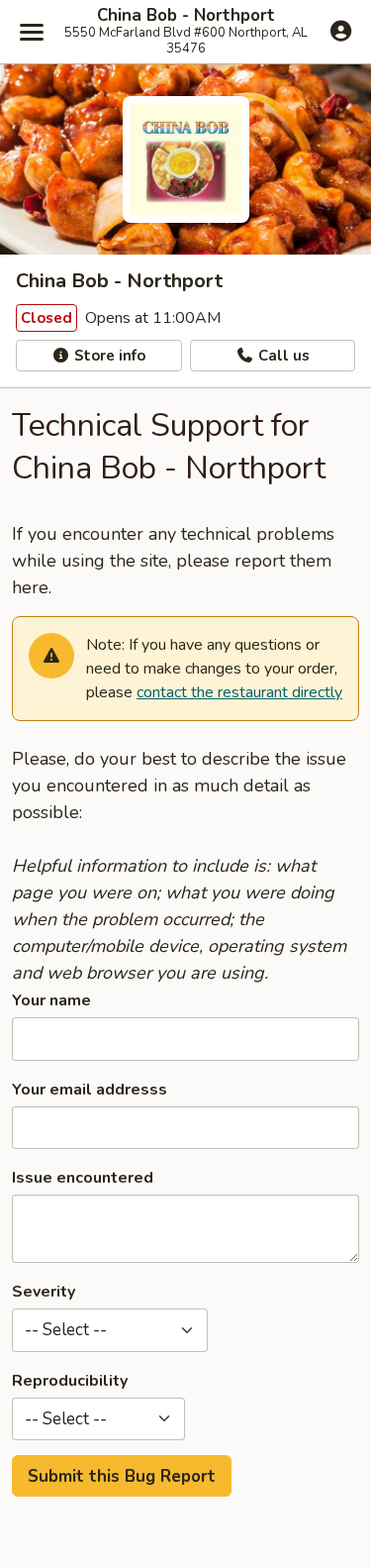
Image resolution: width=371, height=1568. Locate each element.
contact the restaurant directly (239, 692)
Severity (43, 1292)
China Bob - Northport (186, 16)
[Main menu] (31, 31)
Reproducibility (70, 1381)
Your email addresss (89, 1089)
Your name (51, 1000)
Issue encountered (82, 1178)
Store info (107, 356)
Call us (282, 356)
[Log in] (341, 30)
